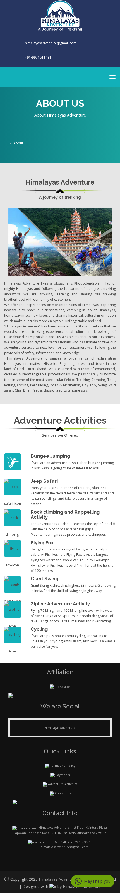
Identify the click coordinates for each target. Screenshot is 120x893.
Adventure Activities (62, 784)
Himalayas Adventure (60, 727)
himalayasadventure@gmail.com (50, 43)
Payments (63, 775)
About (18, 143)
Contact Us (63, 793)
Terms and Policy (62, 765)
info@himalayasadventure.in (70, 841)
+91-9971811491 (38, 57)
